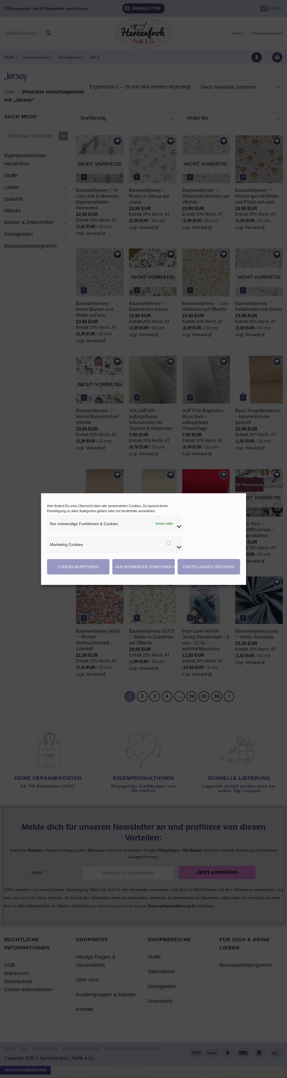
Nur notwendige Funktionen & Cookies (145, 567)
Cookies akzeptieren (78, 567)
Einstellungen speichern (208, 567)
